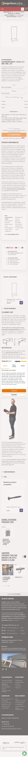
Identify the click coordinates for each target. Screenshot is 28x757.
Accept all (14, 390)
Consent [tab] (5, 365)
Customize (14, 394)
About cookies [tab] (14, 365)
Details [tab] (23, 365)
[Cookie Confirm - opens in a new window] (20, 361)
